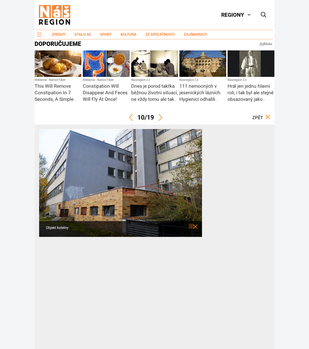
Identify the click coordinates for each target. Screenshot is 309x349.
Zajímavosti (195, 34)
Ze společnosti (160, 34)
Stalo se (82, 34)
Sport (106, 34)
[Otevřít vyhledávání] (263, 15)
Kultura (128, 34)
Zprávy (58, 34)
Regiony (232, 15)
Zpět (257, 117)
